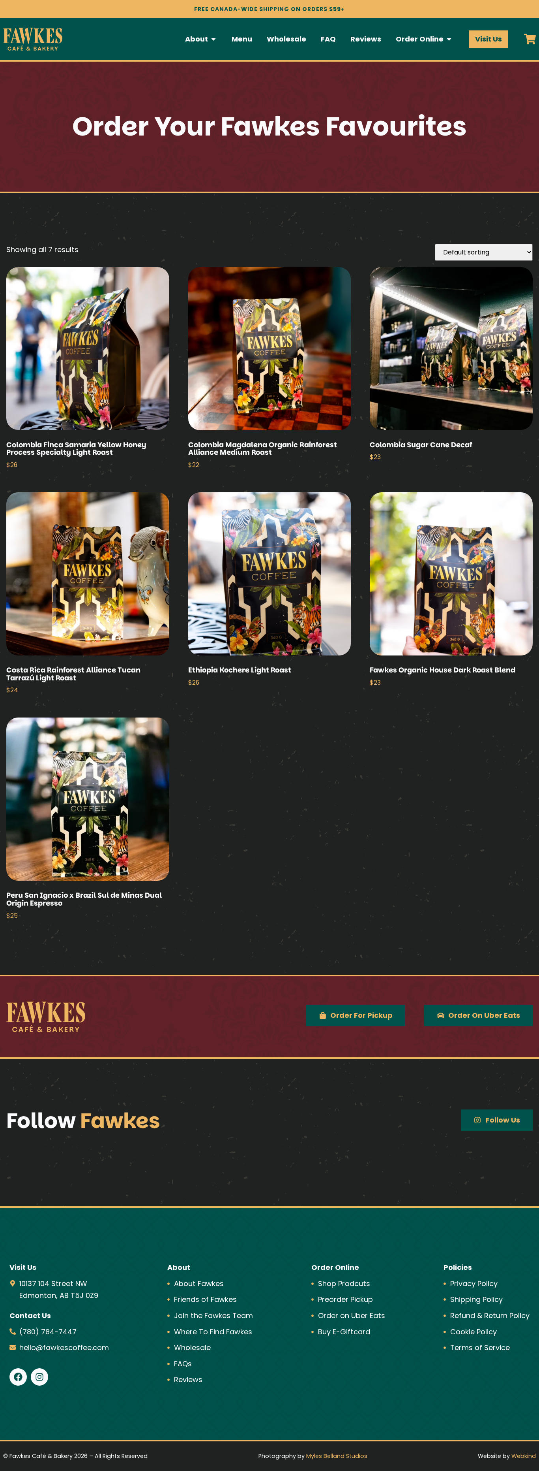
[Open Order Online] (449, 39)
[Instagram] (39, 1377)
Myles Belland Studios (336, 1456)
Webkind (523, 1456)
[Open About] (213, 39)
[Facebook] (18, 1377)
